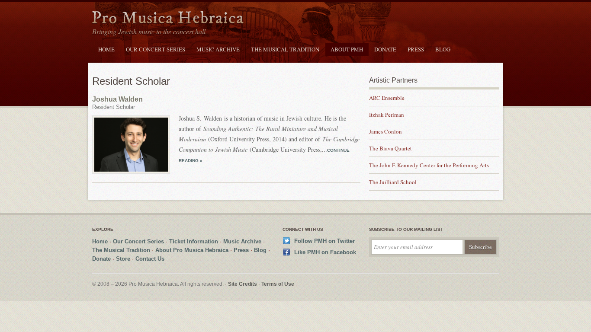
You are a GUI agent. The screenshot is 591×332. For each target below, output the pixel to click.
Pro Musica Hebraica (168, 19)
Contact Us (149, 258)
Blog (442, 49)
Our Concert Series (155, 49)
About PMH (347, 49)
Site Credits (242, 284)
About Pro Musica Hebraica (191, 250)
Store (123, 258)
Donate (385, 49)
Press (416, 49)
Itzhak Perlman (386, 114)
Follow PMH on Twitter (324, 241)
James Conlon (385, 131)
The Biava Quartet (390, 148)
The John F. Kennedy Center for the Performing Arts (429, 165)
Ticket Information (193, 241)
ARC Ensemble (387, 98)
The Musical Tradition (285, 49)
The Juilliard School (393, 182)
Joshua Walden (117, 99)
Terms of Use (277, 284)
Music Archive (218, 49)
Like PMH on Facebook (325, 252)
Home (106, 49)
